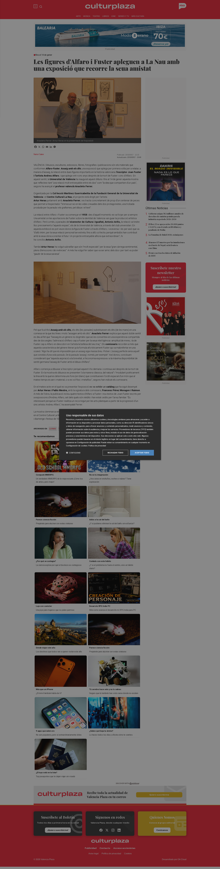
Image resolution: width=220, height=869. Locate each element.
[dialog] (110, 434)
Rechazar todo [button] (115, 452)
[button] (73, 452)
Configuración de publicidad (88, 442)
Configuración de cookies (76, 446)
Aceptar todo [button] (142, 452)
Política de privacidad (97, 446)
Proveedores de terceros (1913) (132, 429)
